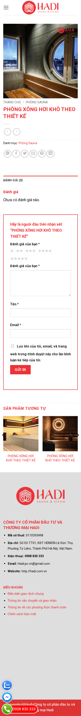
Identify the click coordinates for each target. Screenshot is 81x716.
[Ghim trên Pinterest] (42, 154)
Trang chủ (12, 102)
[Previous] (3, 444)
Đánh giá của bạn (25, 244)
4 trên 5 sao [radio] (44, 251)
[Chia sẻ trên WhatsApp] (7, 154)
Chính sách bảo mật (22, 614)
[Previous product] (16, 132)
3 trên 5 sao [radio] (30, 251)
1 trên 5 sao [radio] (11, 251)
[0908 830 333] (7, 709)
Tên (14, 304)
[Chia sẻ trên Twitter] (25, 154)
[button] (6, 7)
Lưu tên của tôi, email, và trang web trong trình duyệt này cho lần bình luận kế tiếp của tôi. (40, 353)
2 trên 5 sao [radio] (19, 251)
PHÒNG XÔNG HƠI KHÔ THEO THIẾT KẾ (21, 458)
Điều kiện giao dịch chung (26, 594)
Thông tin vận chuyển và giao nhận (32, 601)
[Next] (77, 444)
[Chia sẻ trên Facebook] (16, 154)
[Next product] (7, 132)
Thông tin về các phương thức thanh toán (37, 607)
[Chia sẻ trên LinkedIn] (50, 154)
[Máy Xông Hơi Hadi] (40, 7)
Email (15, 325)
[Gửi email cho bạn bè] (33, 154)
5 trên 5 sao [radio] (18, 259)
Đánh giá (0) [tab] (13, 180)
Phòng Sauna (37, 102)
